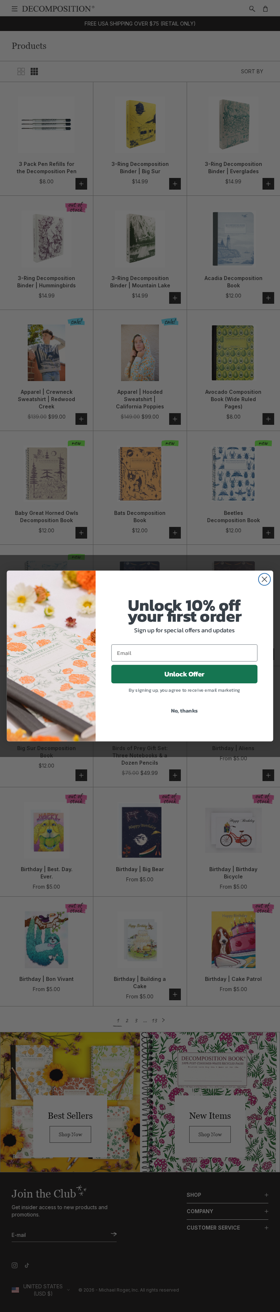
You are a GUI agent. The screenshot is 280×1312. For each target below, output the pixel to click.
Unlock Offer (184, 674)
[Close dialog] (264, 579)
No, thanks (184, 711)
